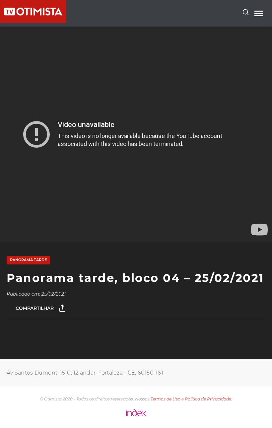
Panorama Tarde (28, 259)
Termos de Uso (165, 398)
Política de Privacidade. (208, 398)
